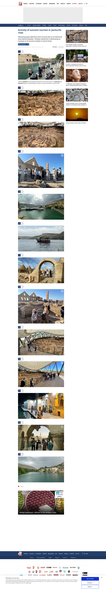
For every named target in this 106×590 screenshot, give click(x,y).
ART (58, 3)
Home (29, 25)
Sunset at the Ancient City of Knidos (76, 123)
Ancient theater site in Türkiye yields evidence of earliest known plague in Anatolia (76, 104)
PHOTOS (74, 3)
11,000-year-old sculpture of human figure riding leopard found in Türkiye (76, 84)
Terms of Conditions (41, 557)
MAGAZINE (52, 3)
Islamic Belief (36, 25)
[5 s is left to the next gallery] (41, 502)
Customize (89, 582)
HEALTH (63, 3)
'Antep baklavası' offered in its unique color (37, 512)
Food (54, 25)
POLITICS (31, 3)
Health (44, 25)
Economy (74, 25)
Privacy (31, 557)
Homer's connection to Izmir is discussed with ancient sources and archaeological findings (76, 65)
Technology (61, 25)
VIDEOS (69, 3)
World (68, 25)
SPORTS (45, 3)
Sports (81, 25)
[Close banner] (101, 577)
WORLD (25, 3)
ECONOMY (39, 3)
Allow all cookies (90, 578)
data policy (33, 581)
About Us (57, 557)
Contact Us (65, 557)
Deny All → (90, 586)
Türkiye (21, 486)
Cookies (50, 557)
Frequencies (73, 557)
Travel (49, 25)
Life (86, 25)
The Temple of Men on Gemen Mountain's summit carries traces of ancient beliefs (76, 45)
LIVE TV (80, 3)
